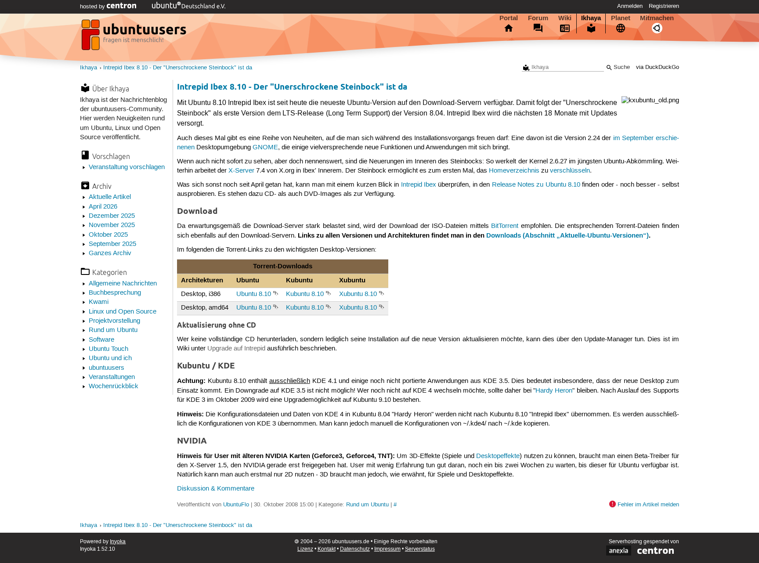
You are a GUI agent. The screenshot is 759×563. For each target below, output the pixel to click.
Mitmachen (657, 18)
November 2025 (112, 225)
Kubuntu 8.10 (305, 294)
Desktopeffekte (498, 456)
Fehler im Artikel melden (648, 504)
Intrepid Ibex (418, 185)
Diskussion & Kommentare (215, 489)
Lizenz (305, 549)
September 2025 (112, 244)
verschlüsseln (570, 171)
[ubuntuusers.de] (135, 37)
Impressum (387, 549)
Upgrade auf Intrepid (236, 349)
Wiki (564, 18)
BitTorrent (504, 226)
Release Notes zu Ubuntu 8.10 (536, 185)
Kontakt (327, 549)
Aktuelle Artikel (110, 197)
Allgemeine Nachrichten (123, 284)
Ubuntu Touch (108, 349)
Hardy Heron (553, 391)
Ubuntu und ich (110, 358)
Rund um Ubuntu (113, 330)
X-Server (241, 171)
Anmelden (630, 6)
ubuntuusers (106, 368)
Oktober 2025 (108, 235)
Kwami (98, 302)
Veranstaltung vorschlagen (127, 167)
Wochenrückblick (113, 386)
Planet (620, 18)
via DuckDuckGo (657, 67)
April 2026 (103, 207)
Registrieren (664, 6)
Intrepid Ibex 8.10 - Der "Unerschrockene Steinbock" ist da (177, 68)
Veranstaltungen (112, 377)
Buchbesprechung (115, 293)
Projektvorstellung (114, 321)
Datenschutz (355, 549)
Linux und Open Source (122, 312)
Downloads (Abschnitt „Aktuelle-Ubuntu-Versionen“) (567, 235)
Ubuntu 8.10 (253, 294)
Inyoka (118, 541)
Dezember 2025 (112, 216)
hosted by (93, 6)
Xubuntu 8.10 (358, 294)
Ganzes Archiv (110, 253)
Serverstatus (420, 549)
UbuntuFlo (236, 504)
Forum (538, 18)
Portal (508, 18)
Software (101, 340)
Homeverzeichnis (514, 171)
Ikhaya (591, 18)
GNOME (265, 148)
